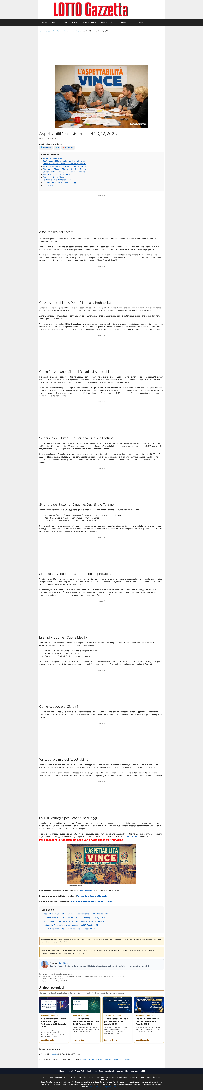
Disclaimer (119, 1071)
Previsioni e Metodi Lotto (72, 31)
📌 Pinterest (68, 147)
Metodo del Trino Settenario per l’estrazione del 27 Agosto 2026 (70, 925)
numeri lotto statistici (73, 976)
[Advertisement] (101, 49)
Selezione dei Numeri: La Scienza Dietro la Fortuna (64, 166)
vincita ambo (119, 976)
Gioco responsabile (132, 1071)
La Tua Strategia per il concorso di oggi (59, 183)
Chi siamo (62, 1071)
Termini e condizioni (106, 1071)
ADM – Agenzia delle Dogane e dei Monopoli (104, 1087)
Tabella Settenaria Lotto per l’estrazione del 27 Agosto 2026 (69, 929)
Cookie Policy (92, 1071)
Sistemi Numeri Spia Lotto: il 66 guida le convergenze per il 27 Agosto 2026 (75, 914)
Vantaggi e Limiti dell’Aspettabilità (57, 180)
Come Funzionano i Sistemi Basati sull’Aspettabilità (64, 164)
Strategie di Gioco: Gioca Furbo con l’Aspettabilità (64, 172)
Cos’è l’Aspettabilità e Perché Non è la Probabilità (64, 161)
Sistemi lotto (98, 976)
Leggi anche (48, 185)
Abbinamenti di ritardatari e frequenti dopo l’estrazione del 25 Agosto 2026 (75, 921)
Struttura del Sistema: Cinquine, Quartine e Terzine (64, 169)
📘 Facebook (46, 147)
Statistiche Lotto (88, 22)
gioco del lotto (60, 976)
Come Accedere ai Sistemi (54, 177)
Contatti (70, 1071)
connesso (54, 1054)
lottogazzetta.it (131, 836)
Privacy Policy (80, 1071)
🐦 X (57, 147)
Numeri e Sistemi (107, 22)
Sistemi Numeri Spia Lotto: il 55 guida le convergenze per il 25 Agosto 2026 (75, 917)
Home (44, 22)
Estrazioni (54, 22)
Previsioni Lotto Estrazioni (53, 31)
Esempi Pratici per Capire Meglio (56, 174)
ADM (143, 1071)
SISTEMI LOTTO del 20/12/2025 (53, 978)
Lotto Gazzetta (140, 9)
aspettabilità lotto (48, 976)
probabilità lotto (87, 976)
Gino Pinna (63, 963)
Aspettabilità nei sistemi (53, 158)
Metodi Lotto (70, 22)
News (141, 22)
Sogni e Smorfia (126, 22)
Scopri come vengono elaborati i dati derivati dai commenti (105, 1059)
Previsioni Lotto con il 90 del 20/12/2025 (56, 981)
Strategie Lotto (108, 976)
